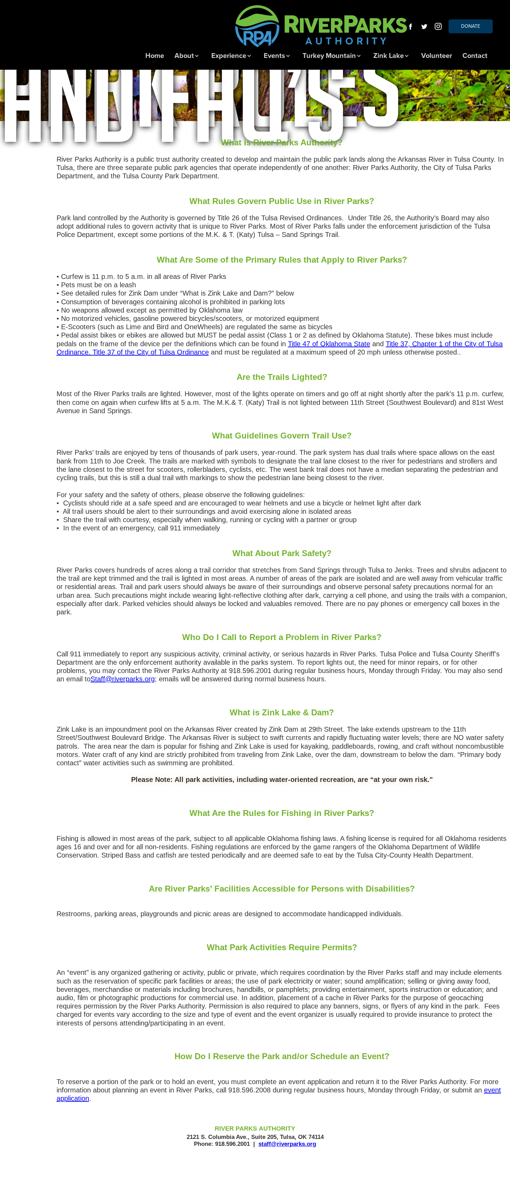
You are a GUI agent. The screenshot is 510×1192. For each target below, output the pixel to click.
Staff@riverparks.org (123, 679)
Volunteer (436, 56)
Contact (474, 56)
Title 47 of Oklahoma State (329, 344)
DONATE (470, 26)
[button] (187, 56)
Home (154, 56)
